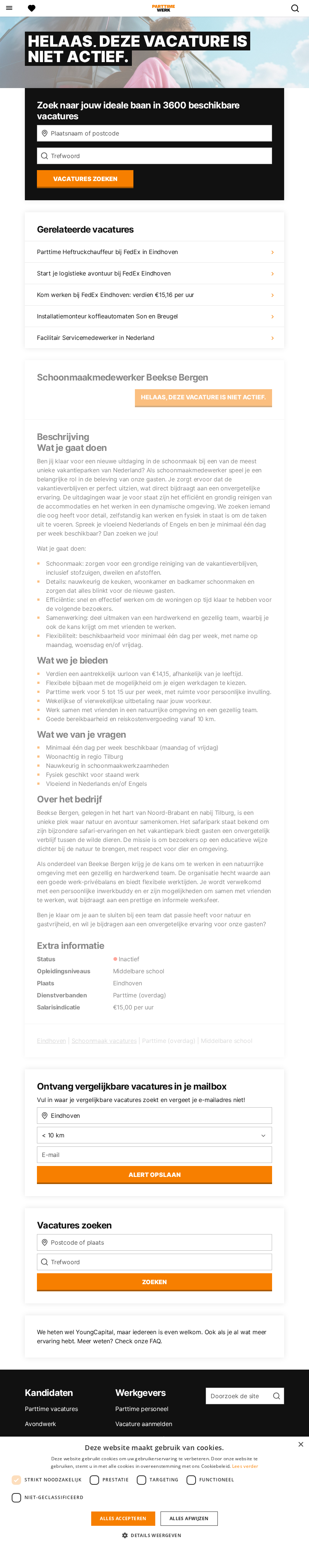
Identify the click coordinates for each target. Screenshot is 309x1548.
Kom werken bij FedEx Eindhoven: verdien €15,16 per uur (115, 294)
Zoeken (154, 1282)
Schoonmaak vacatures (104, 1040)
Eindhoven (51, 1040)
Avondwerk (40, 1424)
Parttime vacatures (51, 1409)
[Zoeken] (298, 8)
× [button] (300, 1445)
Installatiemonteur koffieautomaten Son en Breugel (107, 316)
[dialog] (154, 1492)
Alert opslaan (154, 1174)
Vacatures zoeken (85, 179)
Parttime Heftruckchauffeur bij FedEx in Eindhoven (107, 252)
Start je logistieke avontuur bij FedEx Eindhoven (103, 273)
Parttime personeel (141, 1409)
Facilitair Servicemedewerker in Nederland (95, 337)
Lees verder (245, 1466)
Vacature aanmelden (143, 1424)
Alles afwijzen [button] (189, 1518)
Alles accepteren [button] (123, 1518)
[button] (154, 1535)
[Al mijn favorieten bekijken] (32, 8)
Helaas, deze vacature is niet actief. (203, 397)
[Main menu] (9, 8)
